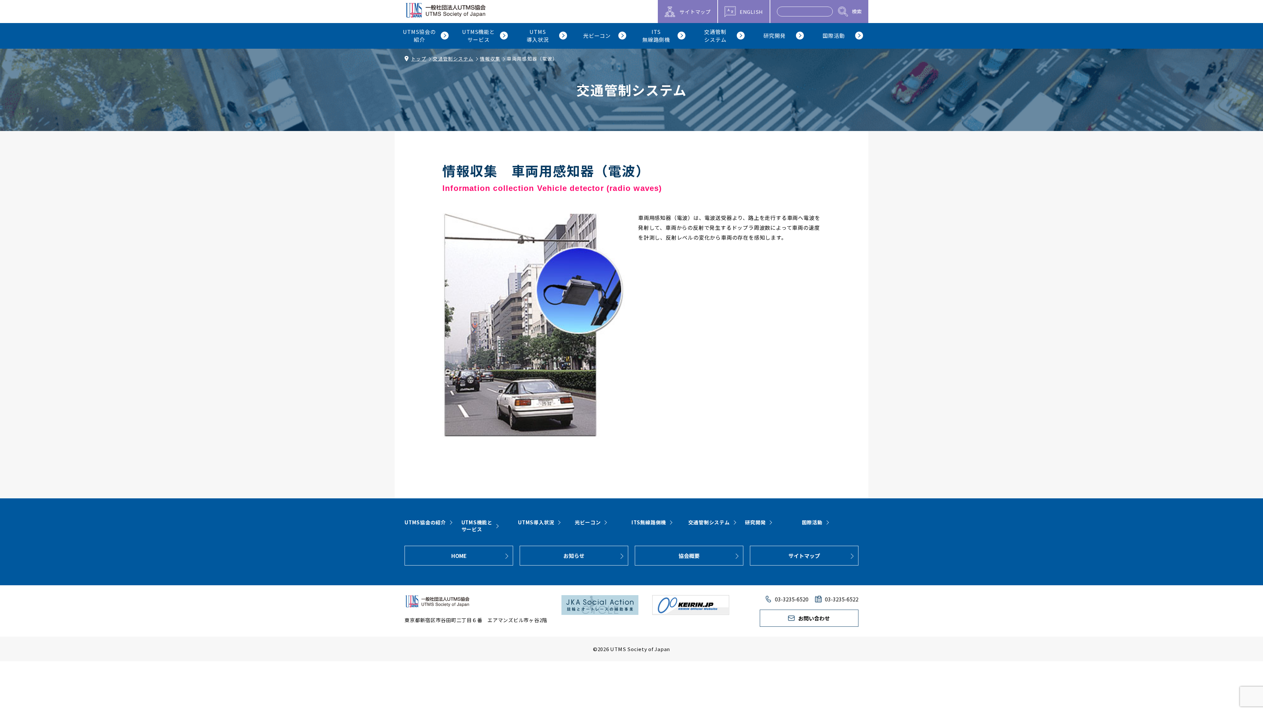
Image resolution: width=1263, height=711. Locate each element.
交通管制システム (453, 58)
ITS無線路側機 (649, 522)
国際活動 (812, 522)
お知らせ (573, 556)
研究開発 (755, 522)
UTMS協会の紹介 (425, 522)
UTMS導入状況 (536, 522)
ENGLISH (751, 11)
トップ (418, 58)
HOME (459, 556)
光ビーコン (588, 522)
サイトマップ (804, 556)
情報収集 (490, 58)
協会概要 (689, 556)
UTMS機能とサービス (476, 526)
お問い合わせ (814, 618)
